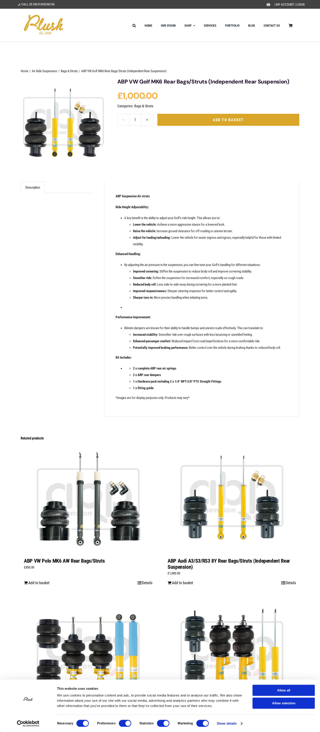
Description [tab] (32, 187)
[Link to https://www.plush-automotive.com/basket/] (268, 4)
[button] (134, 25)
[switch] (125, 723)
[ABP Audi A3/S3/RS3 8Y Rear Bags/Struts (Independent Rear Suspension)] (231, 499)
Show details (227, 723)
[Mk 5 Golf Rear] (63, 121)
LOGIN (300, 5)
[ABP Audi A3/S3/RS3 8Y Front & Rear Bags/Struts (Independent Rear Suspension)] (231, 652)
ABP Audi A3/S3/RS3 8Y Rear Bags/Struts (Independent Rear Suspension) (229, 564)
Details (147, 582)
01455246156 (46, 4)
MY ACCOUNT (285, 5)
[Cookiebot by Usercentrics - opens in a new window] (28, 723)
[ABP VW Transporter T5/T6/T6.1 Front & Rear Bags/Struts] (88, 652)
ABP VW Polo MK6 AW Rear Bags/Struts (64, 561)
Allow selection (283, 703)
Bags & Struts (143, 106)
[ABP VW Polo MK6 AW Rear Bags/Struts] (88, 499)
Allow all (283, 690)
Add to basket (228, 119)
